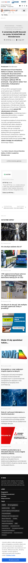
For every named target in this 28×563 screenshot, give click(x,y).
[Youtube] (19, 5)
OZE (4, 505)
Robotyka (4, 534)
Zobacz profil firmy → (8, 192)
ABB (16, 523)
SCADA (8, 153)
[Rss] (26, 5)
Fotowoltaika (6, 513)
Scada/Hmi (14, 153)
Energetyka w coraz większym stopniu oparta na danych (12, 370)
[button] (24, 10)
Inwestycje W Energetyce (8, 530)
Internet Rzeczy (6, 528)
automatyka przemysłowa (10, 511)
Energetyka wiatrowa (17, 528)
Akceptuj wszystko (14, 560)
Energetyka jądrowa (7, 532)
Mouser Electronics (7, 521)
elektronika (6, 508)
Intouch (10, 151)
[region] (14, 551)
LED (13, 508)
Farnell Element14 (18, 532)
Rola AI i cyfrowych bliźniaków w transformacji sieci (13, 413)
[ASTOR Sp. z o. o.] (7, 174)
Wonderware (5, 155)
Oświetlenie (5, 526)
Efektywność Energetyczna (10, 516)
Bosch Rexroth (6, 518)
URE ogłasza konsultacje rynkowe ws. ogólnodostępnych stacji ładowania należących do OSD (13, 275)
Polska (15, 518)
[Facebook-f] (22, 5)
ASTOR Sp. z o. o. (7, 182)
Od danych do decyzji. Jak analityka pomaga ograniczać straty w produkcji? (14, 306)
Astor (6, 151)
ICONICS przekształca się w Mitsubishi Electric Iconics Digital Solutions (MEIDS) (13, 451)
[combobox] (14, 15)
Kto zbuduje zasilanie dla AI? (11, 247)
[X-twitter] (24, 5)
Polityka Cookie (10, 555)
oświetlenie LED (15, 526)
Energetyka (13, 505)
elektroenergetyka (7, 523)
